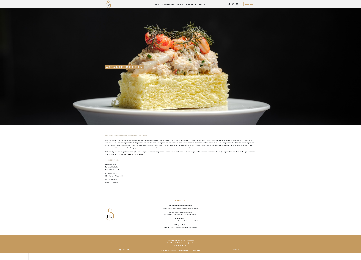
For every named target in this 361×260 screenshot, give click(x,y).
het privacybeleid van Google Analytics (132, 154)
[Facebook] (229, 4)
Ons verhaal (168, 4)
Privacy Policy (183, 250)
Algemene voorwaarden (168, 250)
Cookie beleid (196, 250)
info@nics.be (190, 243)
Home (157, 4)
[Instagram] (233, 4)
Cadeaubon (191, 4)
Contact (202, 4)
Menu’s (180, 4)
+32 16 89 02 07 (175, 243)
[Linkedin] (237, 4)
